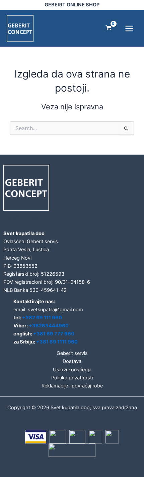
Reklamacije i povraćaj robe (72, 386)
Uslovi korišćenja (72, 370)
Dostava (72, 361)
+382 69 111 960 (42, 318)
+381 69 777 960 (53, 334)
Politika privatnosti (72, 378)
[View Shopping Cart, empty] (108, 28)
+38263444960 (49, 326)
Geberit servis (72, 353)
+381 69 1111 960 (57, 342)
